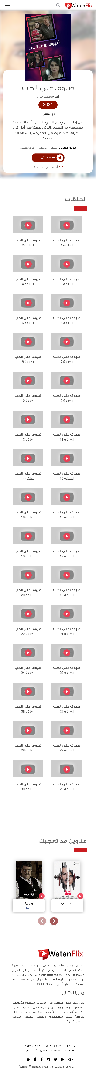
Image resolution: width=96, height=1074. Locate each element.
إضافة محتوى (53, 1046)
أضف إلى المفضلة (46, 167)
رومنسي (48, 114)
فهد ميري (44, 96)
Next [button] (42, 921)
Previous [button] (53, 921)
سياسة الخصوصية (62, 1050)
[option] (67, 885)
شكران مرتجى (47, 147)
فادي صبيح (27, 147)
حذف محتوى (32, 1046)
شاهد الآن (48, 157)
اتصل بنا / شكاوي (36, 1050)
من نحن (71, 1046)
